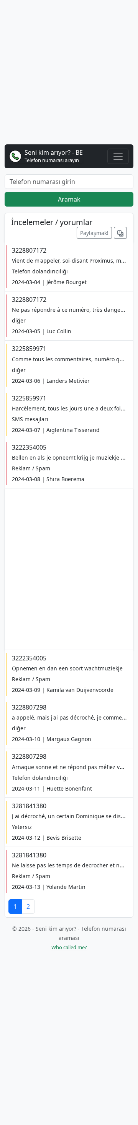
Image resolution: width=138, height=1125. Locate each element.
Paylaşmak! (94, 233)
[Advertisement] (69, 75)
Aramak (69, 199)
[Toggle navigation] (118, 156)
